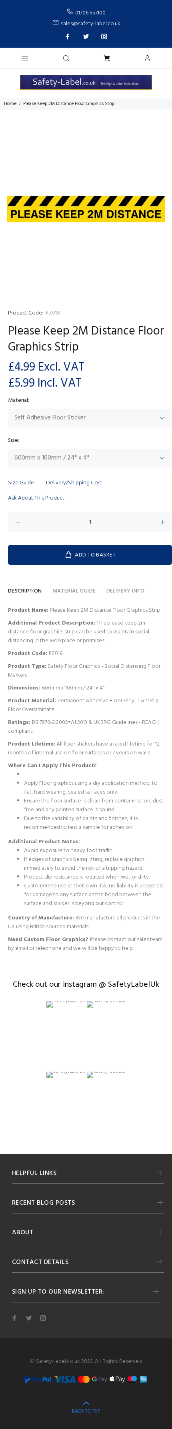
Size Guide (21, 483)
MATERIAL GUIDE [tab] (74, 591)
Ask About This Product (36, 498)
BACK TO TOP (86, 1411)
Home (10, 104)
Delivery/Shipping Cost (74, 483)
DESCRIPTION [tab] (25, 591)
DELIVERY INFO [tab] (125, 591)
